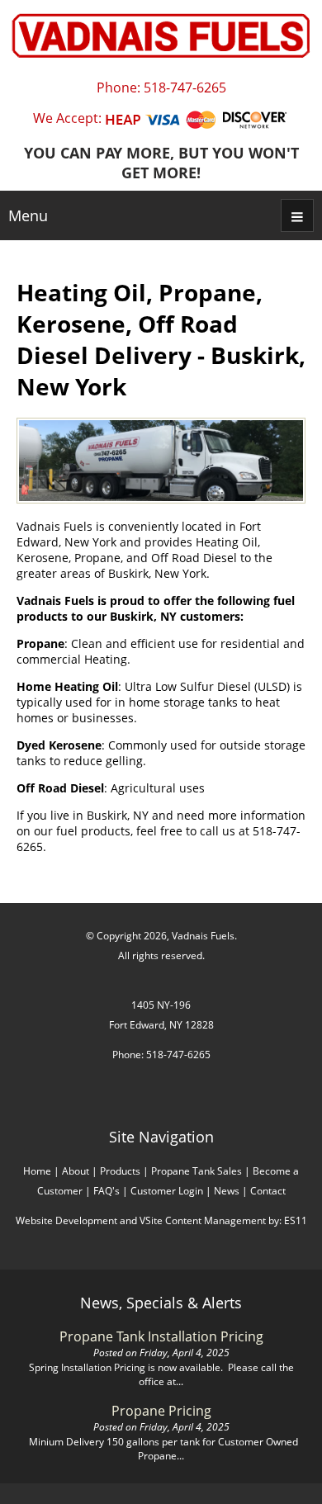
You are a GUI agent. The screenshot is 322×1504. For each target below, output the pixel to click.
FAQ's (106, 1191)
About (75, 1171)
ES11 (295, 1220)
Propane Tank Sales (196, 1171)
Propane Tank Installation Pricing (161, 1336)
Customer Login (166, 1191)
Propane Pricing (161, 1411)
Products (120, 1171)
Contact (268, 1191)
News (226, 1191)
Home (37, 1171)
